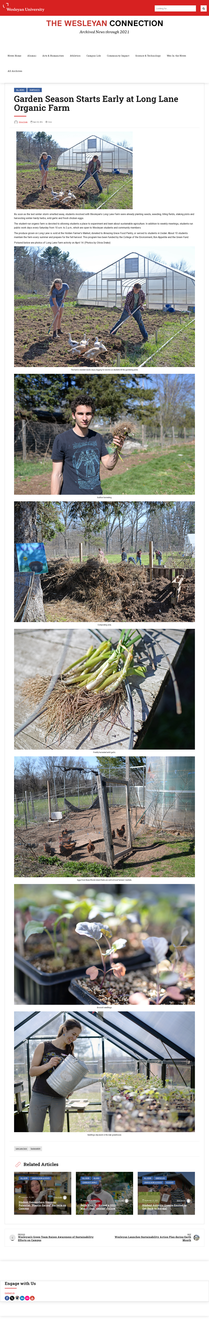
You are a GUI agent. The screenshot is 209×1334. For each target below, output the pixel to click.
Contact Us (10, 1293)
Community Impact (118, 55)
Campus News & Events (41, 1178)
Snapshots (35, 90)
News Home (14, 55)
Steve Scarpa (181, 1201)
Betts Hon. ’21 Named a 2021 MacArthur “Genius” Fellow (98, 1207)
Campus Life (93, 55)
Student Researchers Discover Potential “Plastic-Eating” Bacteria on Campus (42, 1205)
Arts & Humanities (53, 55)
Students (169, 1182)
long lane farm (21, 1149)
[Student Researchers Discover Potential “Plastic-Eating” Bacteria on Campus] (42, 1193)
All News (20, 90)
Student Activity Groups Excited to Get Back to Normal (164, 1207)
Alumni (31, 55)
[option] (104, 170)
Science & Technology (148, 55)
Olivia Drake (23, 122)
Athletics (75, 55)
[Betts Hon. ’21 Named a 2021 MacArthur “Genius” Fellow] (104, 1193)
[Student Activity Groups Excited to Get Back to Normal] (166, 1193)
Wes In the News (176, 55)
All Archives (15, 70)
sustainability (35, 1149)
